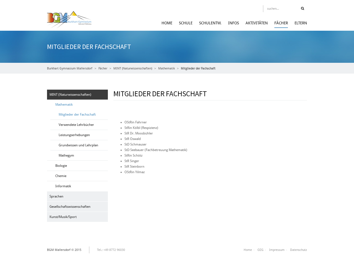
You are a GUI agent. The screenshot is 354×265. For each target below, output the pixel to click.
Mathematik (166, 68)
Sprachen (56, 196)
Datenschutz (298, 250)
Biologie (61, 166)
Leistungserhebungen (74, 135)
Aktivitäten (257, 23)
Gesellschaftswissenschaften (70, 207)
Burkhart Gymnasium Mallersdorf (69, 68)
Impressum (277, 250)
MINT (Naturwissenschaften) (132, 68)
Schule (185, 23)
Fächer (281, 23)
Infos (233, 23)
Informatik (63, 186)
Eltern (301, 23)
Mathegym (66, 155)
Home (167, 23)
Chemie (60, 176)
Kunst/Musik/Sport (63, 217)
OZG (260, 250)
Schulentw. (210, 23)
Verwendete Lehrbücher (76, 125)
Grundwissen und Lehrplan (78, 145)
